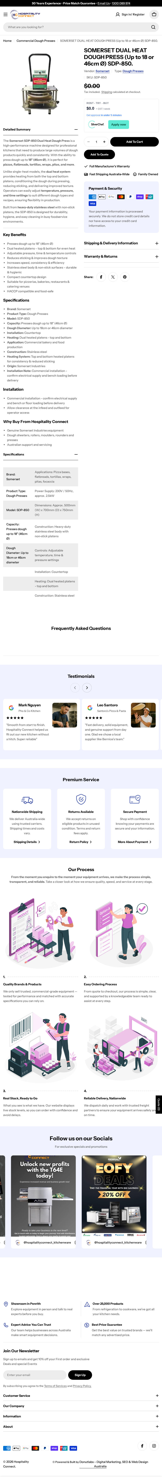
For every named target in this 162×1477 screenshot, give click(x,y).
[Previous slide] (75, 687)
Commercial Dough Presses (36, 41)
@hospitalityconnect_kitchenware (30, 1242)
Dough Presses (133, 71)
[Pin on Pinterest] (125, 277)
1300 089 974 (121, 3)
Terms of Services (55, 1386)
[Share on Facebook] (101, 277)
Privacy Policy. (82, 1386)
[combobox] (81, 27)
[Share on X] (113, 277)
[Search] (153, 27)
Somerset (102, 71)
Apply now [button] (118, 124)
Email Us (104, 3)
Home (7, 41)
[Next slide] (87, 687)
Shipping (106, 91)
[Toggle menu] (5, 14)
